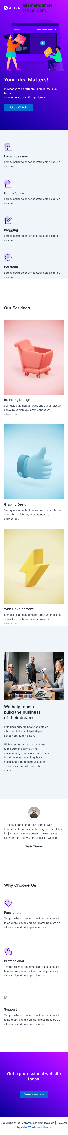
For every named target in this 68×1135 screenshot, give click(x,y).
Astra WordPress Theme (36, 1127)
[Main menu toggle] (60, 8)
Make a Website (18, 107)
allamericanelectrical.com (37, 8)
